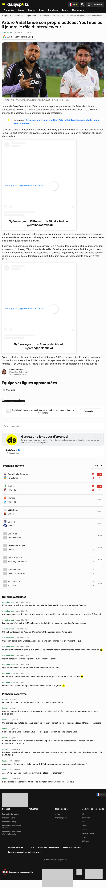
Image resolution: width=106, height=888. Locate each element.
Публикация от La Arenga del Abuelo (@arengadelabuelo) (39, 346)
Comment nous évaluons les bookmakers (24, 852)
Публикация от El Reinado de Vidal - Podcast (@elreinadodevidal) (39, 223)
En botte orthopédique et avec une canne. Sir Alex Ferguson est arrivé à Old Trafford (41, 676)
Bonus (65, 10)
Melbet (84, 826)
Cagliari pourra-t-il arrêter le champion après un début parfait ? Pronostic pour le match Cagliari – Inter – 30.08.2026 (50, 712)
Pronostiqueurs (61, 818)
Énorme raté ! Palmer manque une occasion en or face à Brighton (31, 685)
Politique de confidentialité (48, 847)
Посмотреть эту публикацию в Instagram (24, 185)
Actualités (19, 15)
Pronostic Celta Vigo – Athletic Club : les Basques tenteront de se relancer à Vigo (39, 732)
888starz (85, 841)
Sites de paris (77, 10)
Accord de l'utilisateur (72, 847)
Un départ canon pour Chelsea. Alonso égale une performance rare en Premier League (41, 641)
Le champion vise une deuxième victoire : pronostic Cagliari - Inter (32, 702)
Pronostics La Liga (9, 822)
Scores (21, 10)
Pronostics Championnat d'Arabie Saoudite (11, 833)
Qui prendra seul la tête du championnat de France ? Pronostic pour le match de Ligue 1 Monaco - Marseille (51, 723)
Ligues (31, 10)
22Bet (84, 837)
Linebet (85, 829)
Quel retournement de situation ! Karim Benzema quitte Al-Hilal (31, 667)
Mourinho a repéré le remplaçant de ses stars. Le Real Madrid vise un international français (44, 605)
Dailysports (6, 15)
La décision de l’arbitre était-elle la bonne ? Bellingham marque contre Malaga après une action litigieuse (50, 649)
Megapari (85, 833)
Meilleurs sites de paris (93, 809)
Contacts (30, 847)
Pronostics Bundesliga (10, 814)
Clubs (41, 10)
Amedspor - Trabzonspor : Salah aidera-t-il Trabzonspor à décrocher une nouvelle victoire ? (44, 764)
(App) (91, 833)
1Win (83, 822)
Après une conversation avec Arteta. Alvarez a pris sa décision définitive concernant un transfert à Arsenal (51, 614)
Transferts (53, 10)
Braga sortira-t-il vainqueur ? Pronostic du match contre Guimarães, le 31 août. (38, 782)
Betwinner (86, 818)
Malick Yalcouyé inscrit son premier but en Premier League (29, 658)
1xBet (84, 814)
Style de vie (31, 15)
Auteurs (58, 814)
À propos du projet (15, 847)
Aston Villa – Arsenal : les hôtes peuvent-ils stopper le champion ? (32, 773)
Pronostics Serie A (9, 818)
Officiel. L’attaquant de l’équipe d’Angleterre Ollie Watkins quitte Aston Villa (37, 632)
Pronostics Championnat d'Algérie (11, 827)
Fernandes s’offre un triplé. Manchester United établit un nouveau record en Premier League (44, 623)
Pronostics (9, 10)
